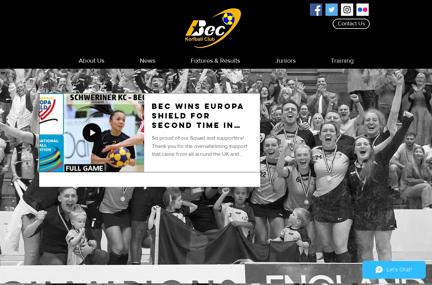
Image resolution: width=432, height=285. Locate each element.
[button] (91, 60)
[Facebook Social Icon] (316, 9)
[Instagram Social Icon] (347, 9)
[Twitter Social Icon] (331, 9)
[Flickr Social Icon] (362, 9)
